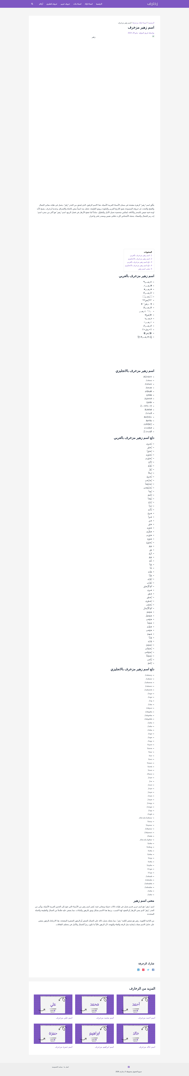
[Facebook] (153, 970)
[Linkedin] (138, 970)
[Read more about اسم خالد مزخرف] (136, 1033)
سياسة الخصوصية (57, 1067)
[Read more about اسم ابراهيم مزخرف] (94, 1033)
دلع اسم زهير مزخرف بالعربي (138, 262)
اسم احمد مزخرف (146, 1018)
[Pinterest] (143, 970)
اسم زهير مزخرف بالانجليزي (139, 259)
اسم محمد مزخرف (105, 1018)
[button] (32, 4)
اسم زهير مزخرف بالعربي (140, 255)
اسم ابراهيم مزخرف (104, 1047)
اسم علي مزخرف (64, 1018)
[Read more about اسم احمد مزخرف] (136, 1004)
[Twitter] (148, 970)
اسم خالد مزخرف (147, 1047)
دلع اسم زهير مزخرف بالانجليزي (137, 265)
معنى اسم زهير (144, 269)
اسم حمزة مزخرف (63, 1047)
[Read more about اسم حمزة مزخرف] (53, 1033)
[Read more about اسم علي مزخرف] (53, 1004)
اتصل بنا (66, 1067)
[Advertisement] (94, 234)
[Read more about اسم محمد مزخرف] (94, 1004)
